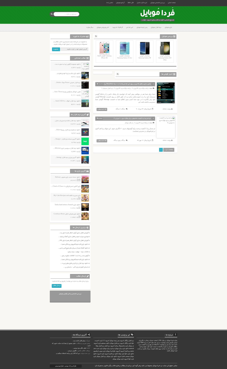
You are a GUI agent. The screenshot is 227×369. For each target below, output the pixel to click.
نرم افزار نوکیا (100, 346)
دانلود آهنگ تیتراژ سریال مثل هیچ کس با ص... (73, 248)
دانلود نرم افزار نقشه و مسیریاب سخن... (67, 121)
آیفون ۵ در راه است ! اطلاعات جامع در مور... (74, 256)
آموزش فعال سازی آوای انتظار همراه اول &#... (73, 240)
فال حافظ (131, 3)
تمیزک (88, 340)
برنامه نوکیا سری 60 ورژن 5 (122, 88)
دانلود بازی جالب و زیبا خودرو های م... (68, 73)
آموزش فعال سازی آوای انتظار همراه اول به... (74, 233)
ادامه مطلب (101, 109)
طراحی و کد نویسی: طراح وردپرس (65, 366)
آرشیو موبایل (120, 3)
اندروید (126, 359)
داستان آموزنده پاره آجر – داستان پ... (76, 267)
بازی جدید (99, 348)
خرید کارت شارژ (142, 3)
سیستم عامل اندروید (123, 356)
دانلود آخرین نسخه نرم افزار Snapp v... (67, 139)
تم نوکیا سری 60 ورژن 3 (141, 122)
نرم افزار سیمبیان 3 (107, 88)
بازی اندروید (100, 353)
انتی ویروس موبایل (103, 27)
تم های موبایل (129, 122)
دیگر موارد (89, 27)
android (131, 348)
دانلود (116, 353)
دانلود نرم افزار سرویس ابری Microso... (67, 148)
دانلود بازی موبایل (111, 356)
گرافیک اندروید (117, 27)
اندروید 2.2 (106, 340)
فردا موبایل (109, 351)
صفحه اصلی (172, 3)
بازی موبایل (168, 27)
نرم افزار (107, 346)
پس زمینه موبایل (141, 27)
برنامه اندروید (114, 346)
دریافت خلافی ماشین (84, 350)
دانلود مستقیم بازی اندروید (102, 343)
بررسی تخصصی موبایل (157, 3)
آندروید (118, 351)
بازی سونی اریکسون (99, 351)
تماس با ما (110, 3)
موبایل (114, 359)
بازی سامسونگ (123, 346)
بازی (94, 356)
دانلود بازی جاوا (129, 353)
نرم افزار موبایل (156, 27)
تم (114, 348)
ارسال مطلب (57, 285)
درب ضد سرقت (85, 353)
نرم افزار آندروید (125, 351)
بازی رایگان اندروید (125, 343)
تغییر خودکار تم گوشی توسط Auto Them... (67, 92)
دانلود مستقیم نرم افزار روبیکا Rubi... (68, 130)
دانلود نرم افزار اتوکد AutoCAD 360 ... (67, 101)
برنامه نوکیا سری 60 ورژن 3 (140, 88)
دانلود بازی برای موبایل (122, 348)
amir (88, 348)
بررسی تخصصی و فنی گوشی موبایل (70, 294)
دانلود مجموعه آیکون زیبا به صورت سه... (67, 64)
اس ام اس (129, 27)
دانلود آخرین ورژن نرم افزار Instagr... (68, 157)
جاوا (114, 351)
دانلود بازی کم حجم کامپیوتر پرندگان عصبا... (74, 244)
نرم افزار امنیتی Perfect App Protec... (68, 83)
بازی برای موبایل (108, 348)
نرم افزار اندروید (109, 353)
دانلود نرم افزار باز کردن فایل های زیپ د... (74, 263)
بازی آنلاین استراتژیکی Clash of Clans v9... (66, 186)
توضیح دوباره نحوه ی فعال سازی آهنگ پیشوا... (73, 237)
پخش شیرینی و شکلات (83, 343)
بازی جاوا (131, 359)
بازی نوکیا (121, 353)
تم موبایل (131, 346)
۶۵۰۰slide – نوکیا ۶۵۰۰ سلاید (78, 252)
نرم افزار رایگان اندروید (127, 340)
